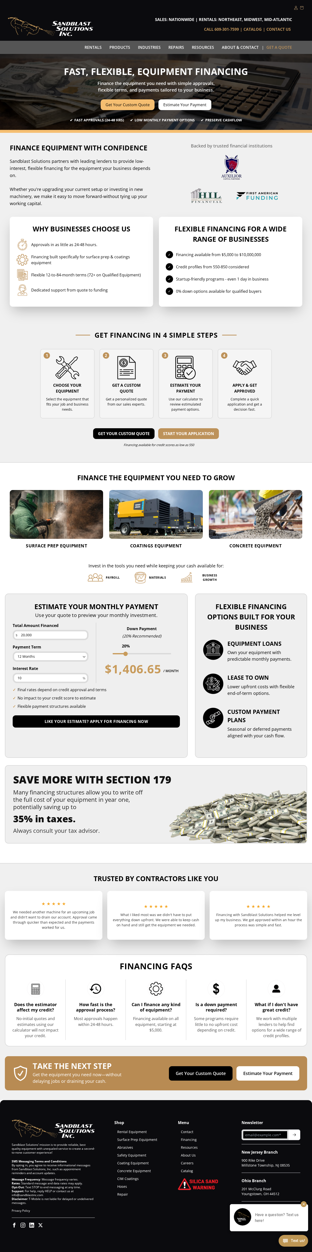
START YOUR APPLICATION (188, 433)
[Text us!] (293, 1241)
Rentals (93, 47)
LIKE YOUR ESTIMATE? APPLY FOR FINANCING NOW (96, 721)
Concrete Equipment (134, 1171)
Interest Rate (25, 668)
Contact (187, 1131)
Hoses (122, 1186)
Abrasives (125, 1147)
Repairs (176, 47)
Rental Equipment (132, 1131)
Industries (149, 47)
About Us (188, 1155)
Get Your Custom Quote (128, 104)
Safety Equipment (131, 1155)
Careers (187, 1163)
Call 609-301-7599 (221, 29)
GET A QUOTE (279, 47)
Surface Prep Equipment (137, 1139)
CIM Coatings (128, 1178)
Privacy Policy (21, 1211)
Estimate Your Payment (184, 104)
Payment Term (27, 647)
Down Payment (142, 628)
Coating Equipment (133, 1163)
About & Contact (240, 47)
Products (119, 47)
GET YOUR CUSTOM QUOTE (124, 433)
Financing (189, 1139)
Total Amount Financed (35, 625)
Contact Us (278, 29)
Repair (122, 1194)
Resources (203, 47)
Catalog (253, 29)
